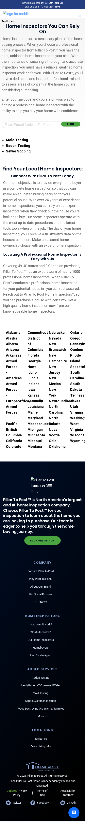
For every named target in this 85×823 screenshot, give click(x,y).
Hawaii (33, 367)
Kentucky (35, 401)
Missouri (34, 441)
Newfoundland (61, 401)
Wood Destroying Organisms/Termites (40, 708)
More (41, 716)
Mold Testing (17, 140)
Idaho (32, 372)
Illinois (33, 378)
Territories (8, 21)
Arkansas (14, 355)
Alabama (13, 332)
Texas (75, 401)
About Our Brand (40, 586)
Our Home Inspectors (41, 639)
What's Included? (40, 632)
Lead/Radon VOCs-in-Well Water (40, 685)
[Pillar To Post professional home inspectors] (16, 13)
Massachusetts (40, 424)
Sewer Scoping (18, 151)
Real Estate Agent (41, 655)
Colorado (13, 446)
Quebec (76, 349)
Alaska (11, 338)
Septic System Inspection (40, 700)
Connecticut (37, 332)
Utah (74, 406)
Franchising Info (41, 746)
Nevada (55, 338)
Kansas (33, 395)
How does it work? (40, 624)
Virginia (76, 412)
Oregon (76, 338)
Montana (34, 446)
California (14, 441)
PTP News (40, 602)
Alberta (12, 344)
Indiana (33, 384)
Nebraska (57, 332)
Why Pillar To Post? (40, 578)
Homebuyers (40, 647)
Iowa (31, 389)
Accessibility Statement (68, 792)
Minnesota (36, 435)
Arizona (12, 349)
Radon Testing (18, 146)
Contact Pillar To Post (40, 571)
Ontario (76, 332)
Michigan (35, 429)
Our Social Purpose (40, 594)
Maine (32, 412)
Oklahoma (57, 446)
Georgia (34, 361)
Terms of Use (42, 792)
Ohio (53, 441)
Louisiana (35, 406)
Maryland (35, 418)
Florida (33, 355)
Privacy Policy (17, 792)
